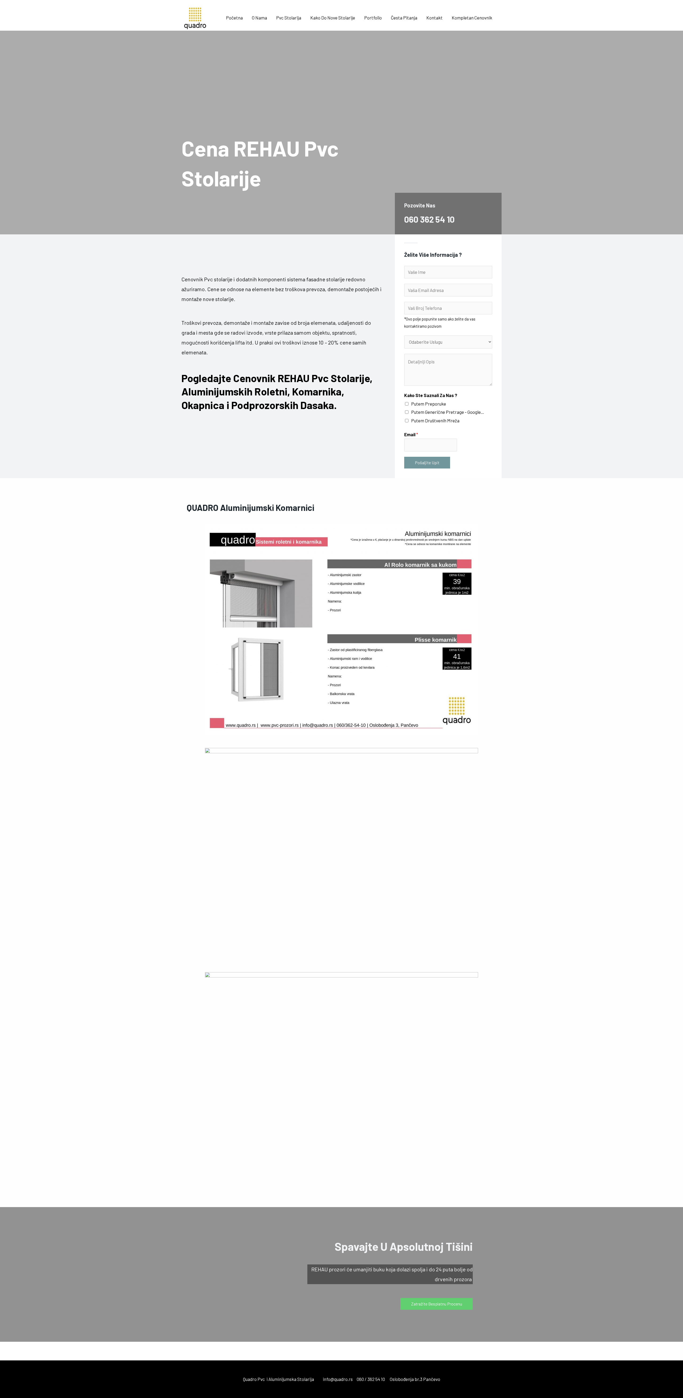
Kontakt (434, 17)
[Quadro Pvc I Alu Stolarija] (194, 16)
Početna (234, 17)
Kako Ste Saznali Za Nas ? (430, 395)
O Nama (259, 17)
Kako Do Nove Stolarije (332, 17)
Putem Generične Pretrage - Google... (447, 412)
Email (411, 434)
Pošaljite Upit (427, 462)
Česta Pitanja (404, 17)
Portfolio (373, 17)
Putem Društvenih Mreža (435, 420)
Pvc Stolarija (288, 17)
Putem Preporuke (428, 403)
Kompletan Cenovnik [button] (472, 17)
